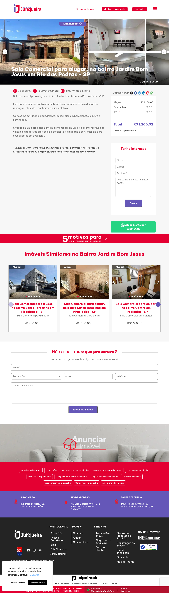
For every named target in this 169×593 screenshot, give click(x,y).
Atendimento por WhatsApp (135, 226)
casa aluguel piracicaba (138, 470)
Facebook (135, 93)
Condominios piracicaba (86, 483)
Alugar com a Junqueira (103, 541)
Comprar (78, 533)
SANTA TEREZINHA (131, 497)
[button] (26, 296)
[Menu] (154, 9)
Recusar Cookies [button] (17, 583)
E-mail (147, 93)
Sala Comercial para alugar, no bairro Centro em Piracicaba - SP (136, 308)
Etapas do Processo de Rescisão (124, 536)
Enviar (133, 203)
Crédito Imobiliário (123, 551)
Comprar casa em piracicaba (75, 470)
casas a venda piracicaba (39, 476)
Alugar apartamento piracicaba (107, 470)
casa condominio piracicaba (58, 483)
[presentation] (5, 51)
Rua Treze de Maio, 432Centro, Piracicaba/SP (32, 505)
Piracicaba (27, 497)
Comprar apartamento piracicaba (71, 476)
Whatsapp (152, 93)
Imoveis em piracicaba (31, 470)
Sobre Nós (56, 533)
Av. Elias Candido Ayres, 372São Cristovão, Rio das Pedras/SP (85, 506)
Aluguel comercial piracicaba (104, 476)
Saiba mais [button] (35, 575)
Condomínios (80, 542)
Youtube (40, 550)
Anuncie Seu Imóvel (103, 534)
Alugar (77, 537)
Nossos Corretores (56, 539)
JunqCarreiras (58, 553)
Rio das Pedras (80, 497)
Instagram (34, 550)
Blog (53, 544)
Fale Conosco (58, 549)
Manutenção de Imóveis (126, 544)
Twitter (139, 93)
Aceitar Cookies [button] (37, 583)
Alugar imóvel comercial (113, 483)
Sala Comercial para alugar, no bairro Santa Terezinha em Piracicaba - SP (33, 308)
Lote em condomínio (132, 476)
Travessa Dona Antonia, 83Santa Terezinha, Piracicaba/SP (137, 505)
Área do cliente (100, 549)
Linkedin (143, 93)
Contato (140, 9)
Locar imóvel (52, 470)
